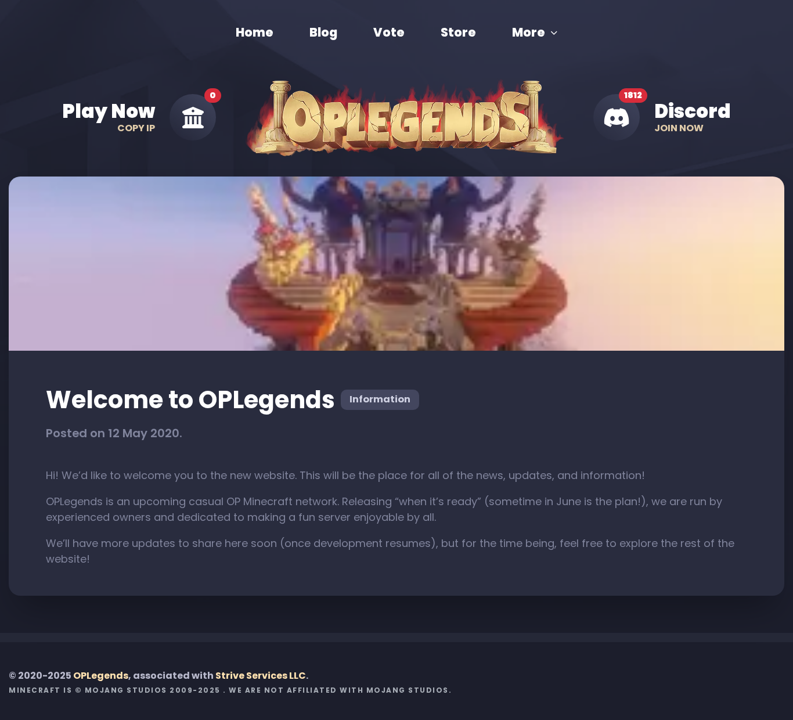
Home (254, 32)
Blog (323, 32)
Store (458, 32)
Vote (389, 32)
